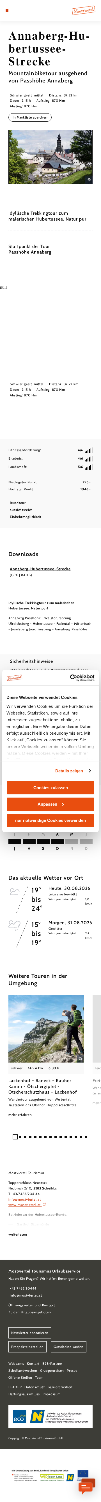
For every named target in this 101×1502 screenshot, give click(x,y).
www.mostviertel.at (25, 1205)
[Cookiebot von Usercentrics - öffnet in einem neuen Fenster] (71, 678)
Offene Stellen (20, 1377)
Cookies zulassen (50, 787)
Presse (72, 1370)
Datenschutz (34, 1387)
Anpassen (47, 804)
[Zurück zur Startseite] (83, 10)
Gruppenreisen (52, 1370)
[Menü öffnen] (7, 10)
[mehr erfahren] (46, 1056)
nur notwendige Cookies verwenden (50, 820)
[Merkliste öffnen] (19, 10)
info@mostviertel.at (25, 1199)
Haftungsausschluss (24, 1394)
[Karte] (15, 10)
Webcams (16, 1363)
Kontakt (33, 1363)
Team (39, 1377)
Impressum (52, 1394)
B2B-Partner (52, 1363)
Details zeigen (69, 770)
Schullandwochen (22, 1370)
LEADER (15, 1387)
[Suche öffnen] (23, 10)
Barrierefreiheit (60, 1387)
